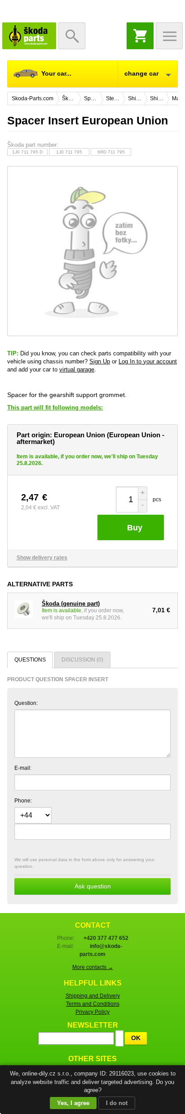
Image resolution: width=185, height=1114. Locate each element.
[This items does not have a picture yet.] (92, 251)
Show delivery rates (42, 558)
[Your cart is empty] (140, 35)
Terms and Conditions (92, 1004)
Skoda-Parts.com (29, 35)
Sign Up (99, 361)
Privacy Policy (92, 1012)
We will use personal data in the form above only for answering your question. (84, 873)
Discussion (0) (82, 660)
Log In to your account (148, 361)
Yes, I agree (73, 1103)
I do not (117, 1103)
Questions (30, 660)
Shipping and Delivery (93, 996)
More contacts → (92, 967)
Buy (134, 527)
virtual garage (76, 369)
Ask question (93, 886)
